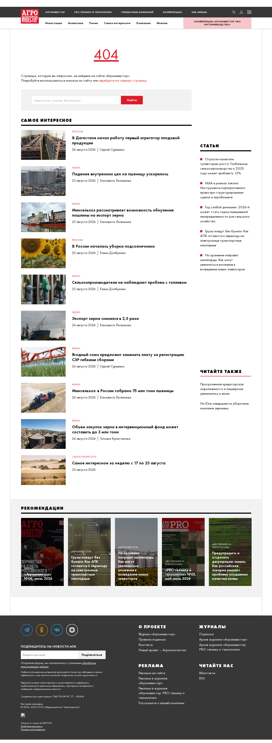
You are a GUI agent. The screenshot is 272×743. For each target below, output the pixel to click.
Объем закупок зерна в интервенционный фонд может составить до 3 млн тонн (125, 429)
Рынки (93, 23)
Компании (143, 23)
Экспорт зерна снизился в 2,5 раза (105, 318)
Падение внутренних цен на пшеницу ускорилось (120, 173)
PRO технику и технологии (93, 12)
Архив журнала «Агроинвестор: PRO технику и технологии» (222, 647)
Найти (132, 100)
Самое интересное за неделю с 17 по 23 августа (119, 462)
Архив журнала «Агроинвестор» (223, 639)
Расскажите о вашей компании (161, 702)
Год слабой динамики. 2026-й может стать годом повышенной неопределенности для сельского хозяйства (225, 214)
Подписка (206, 634)
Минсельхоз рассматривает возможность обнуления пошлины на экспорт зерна (123, 212)
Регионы (77, 131)
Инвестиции (53, 23)
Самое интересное (117, 23)
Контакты (146, 644)
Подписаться (92, 654)
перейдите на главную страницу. (123, 80)
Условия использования (33, 729)
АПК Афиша (199, 12)
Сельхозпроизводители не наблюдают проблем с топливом (129, 282)
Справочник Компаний (137, 12)
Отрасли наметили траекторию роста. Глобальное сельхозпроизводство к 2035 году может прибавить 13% (223, 166)
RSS (202, 678)
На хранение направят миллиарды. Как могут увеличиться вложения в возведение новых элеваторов (222, 262)
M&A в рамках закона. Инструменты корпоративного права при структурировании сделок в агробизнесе (222, 190)
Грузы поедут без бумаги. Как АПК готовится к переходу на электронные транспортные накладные (224, 238)
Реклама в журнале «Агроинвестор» (153, 680)
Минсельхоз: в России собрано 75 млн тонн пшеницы (123, 390)
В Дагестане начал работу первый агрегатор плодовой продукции (126, 140)
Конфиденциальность (31, 726)
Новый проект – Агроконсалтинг (162, 650)
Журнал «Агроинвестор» (157, 634)
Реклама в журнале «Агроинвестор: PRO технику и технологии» (161, 693)
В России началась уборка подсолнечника (113, 246)
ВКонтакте (207, 673)
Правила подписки (152, 639)
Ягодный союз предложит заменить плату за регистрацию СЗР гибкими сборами (128, 357)
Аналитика (75, 23)
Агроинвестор (55, 12)
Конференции (172, 12)
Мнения (162, 23)
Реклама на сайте (152, 673)
